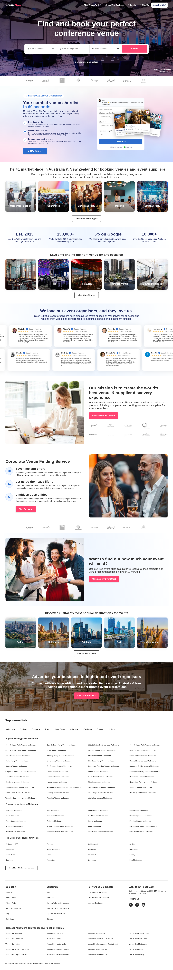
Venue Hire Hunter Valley (57, 944)
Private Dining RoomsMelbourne (60, 826)
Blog (7, 914)
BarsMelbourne (53, 810)
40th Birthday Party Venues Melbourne (144, 745)
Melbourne (10, 729)
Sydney (23, 729)
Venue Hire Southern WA (98, 955)
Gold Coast (60, 729)
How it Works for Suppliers (98, 898)
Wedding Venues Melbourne (58, 798)
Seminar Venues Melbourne (140, 787)
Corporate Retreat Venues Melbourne (20, 771)
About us (9, 892)
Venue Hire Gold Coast (138, 939)
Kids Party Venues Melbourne (17, 782)
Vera (48, 892)
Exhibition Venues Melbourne (17, 777)
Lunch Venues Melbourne (57, 782)
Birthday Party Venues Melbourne (60, 756)
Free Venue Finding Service (58, 908)
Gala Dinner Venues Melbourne (100, 777)
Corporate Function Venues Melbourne (103, 766)
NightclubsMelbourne (14, 826)
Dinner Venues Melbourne (57, 771)
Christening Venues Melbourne (59, 761)
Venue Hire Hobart (12, 944)
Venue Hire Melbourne (138, 944)
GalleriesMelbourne (55, 821)
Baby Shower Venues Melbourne (142, 750)
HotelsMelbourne (95, 821)
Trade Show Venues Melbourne (18, 793)
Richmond (92, 849)
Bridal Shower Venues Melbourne (142, 756)
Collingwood (93, 844)
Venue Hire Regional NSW (15, 955)
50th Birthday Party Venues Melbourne (20, 750)
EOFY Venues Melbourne (98, 771)
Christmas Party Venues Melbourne (102, 761)
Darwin (100, 729)
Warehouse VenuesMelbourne (100, 832)
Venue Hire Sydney (136, 955)
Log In (133, 5)
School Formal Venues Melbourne (101, 787)
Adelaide (74, 729)
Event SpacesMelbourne (15, 821)
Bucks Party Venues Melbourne (18, 761)
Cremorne (92, 860)
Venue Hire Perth (136, 949)
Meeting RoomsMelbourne (140, 821)
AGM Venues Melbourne (56, 750)
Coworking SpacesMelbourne (141, 816)
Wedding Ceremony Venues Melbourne (21, 798)
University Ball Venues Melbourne (142, 793)
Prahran (50, 844)
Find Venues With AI (92, 5)
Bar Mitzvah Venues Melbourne (18, 756)
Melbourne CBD (11, 844)
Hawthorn (9, 860)
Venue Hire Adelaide (13, 933)
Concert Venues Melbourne (16, 766)
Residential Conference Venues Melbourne (64, 787)
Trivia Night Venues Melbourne (100, 793)
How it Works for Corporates (58, 903)
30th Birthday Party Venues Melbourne (103, 745)
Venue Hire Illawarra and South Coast (103, 944)
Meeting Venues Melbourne (99, 782)
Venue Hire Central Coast (139, 933)
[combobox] (106, 49)
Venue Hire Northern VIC (98, 949)
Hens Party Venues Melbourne (141, 777)
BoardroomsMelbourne (138, 810)
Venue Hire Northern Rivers (58, 949)
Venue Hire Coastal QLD (15, 939)
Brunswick (92, 855)
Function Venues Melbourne (58, 777)
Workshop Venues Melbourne (100, 798)
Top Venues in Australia (56, 914)
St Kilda (132, 844)
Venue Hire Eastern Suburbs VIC (101, 939)
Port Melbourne (135, 860)
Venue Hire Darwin (54, 939)
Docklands (133, 849)
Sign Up (145, 5)
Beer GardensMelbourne (98, 810)
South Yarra (10, 855)
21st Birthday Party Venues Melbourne (62, 745)
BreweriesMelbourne (55, 816)
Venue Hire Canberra (96, 933)
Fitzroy (132, 855)
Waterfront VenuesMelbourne (141, 832)
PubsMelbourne (94, 826)
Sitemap (50, 919)
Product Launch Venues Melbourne (19, 787)
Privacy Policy (10, 903)
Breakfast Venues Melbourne (99, 756)
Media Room (10, 898)
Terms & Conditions (13, 908)
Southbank (9, 849)
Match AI (50, 898)
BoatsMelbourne (12, 816)
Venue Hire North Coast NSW (17, 949)
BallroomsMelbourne (14, 810)
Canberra (87, 729)
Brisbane (36, 729)
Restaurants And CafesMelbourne (143, 826)
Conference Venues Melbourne (59, 766)
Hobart (112, 729)
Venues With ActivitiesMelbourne (60, 832)
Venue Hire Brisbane (55, 933)
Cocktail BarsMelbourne (98, 816)
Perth (47, 729)
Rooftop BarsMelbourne (15, 832)
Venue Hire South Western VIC (59, 955)
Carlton (50, 855)
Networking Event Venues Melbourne (144, 782)
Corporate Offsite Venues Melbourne (144, 766)
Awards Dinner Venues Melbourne (102, 750)
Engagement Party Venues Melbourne (144, 771)
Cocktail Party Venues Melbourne (142, 761)
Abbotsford (51, 860)
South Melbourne (54, 849)
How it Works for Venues (97, 892)
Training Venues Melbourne (58, 793)
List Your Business (116, 5)
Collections (9, 919)
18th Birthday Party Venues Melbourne (20, 745)
